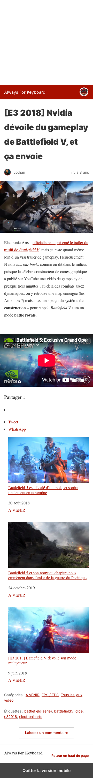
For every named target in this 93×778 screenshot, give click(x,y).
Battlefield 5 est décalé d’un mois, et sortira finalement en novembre (43, 490)
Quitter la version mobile (46, 770)
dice (79, 711)
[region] (46, 41)
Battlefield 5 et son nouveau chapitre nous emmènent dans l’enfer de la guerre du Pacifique (47, 575)
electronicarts (30, 716)
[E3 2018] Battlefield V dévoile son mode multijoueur (42, 660)
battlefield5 (63, 711)
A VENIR (16, 510)
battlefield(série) (38, 711)
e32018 (10, 716)
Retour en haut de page (70, 756)
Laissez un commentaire (46, 732)
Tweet (13, 421)
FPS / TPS (50, 695)
